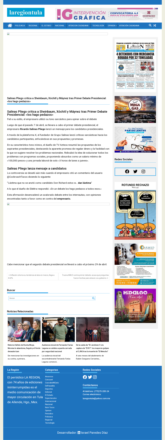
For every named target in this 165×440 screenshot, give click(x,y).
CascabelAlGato (52, 383)
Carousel (49, 379)
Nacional (59, 25)
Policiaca (20, 25)
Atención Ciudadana (129, 25)
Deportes (49, 389)
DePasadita (50, 386)
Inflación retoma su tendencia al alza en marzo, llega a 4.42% (31, 276)
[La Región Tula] (9, 25)
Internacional (50, 401)
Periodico (49, 413)
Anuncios (49, 376)
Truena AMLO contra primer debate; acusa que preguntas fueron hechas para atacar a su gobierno (85, 276)
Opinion (111, 25)
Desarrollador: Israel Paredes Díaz (82, 432)
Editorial (48, 392)
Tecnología (98, 25)
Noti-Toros (49, 407)
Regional (33, 25)
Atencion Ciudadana (78, 25)
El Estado (46, 25)
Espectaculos (51, 398)
